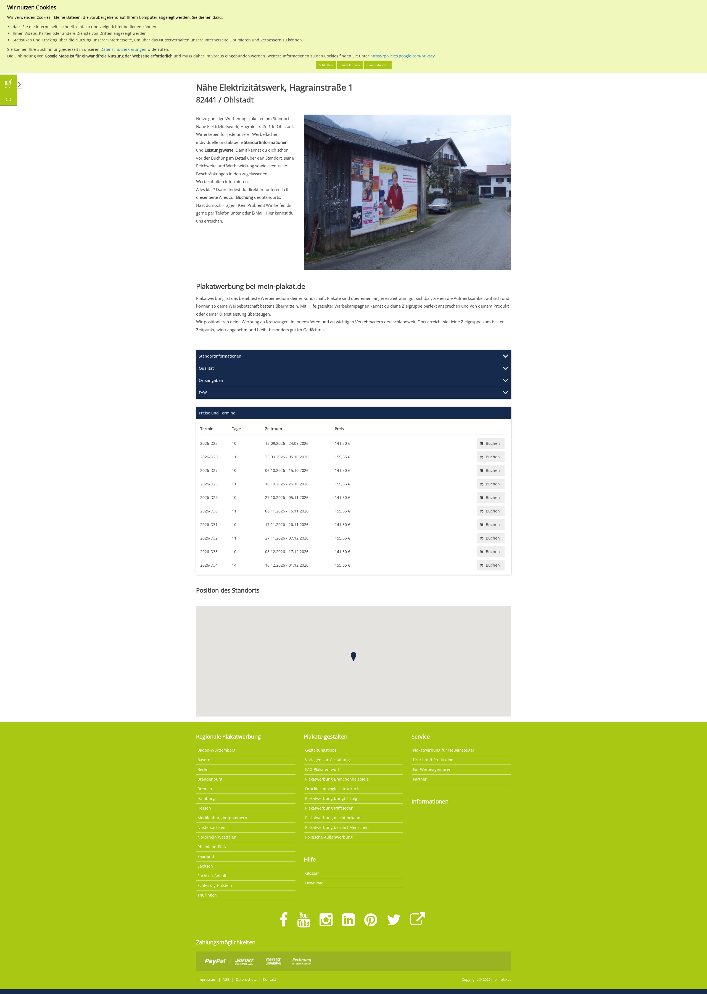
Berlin (203, 769)
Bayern (203, 759)
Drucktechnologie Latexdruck (332, 788)
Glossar (312, 873)
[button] (353, 656)
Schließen (326, 65)
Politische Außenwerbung (329, 837)
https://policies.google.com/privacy (402, 56)
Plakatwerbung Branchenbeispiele (337, 779)
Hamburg (206, 798)
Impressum (206, 979)
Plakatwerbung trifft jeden (329, 808)
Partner (420, 779)
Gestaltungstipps (321, 750)
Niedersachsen (211, 827)
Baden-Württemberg (216, 750)
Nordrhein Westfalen (216, 837)
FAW (203, 392)
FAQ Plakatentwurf (322, 769)
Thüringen (207, 895)
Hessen (204, 808)
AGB (226, 979)
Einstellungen (350, 65)
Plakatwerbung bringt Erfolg (331, 798)
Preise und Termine (217, 413)
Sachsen (205, 866)
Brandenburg (209, 779)
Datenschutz (246, 979)
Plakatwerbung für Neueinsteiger (443, 750)
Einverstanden (378, 65)
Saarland (205, 856)
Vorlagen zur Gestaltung (327, 759)
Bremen (204, 788)
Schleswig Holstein (214, 885)
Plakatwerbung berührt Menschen (337, 827)
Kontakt (269, 979)
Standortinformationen (220, 356)
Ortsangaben (211, 380)
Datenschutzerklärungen (123, 49)
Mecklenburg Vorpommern (222, 817)
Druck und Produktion (433, 759)
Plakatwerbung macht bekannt (333, 817)
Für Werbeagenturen (432, 769)
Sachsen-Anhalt (211, 875)
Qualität (206, 368)
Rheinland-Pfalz (212, 846)
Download (314, 882)
